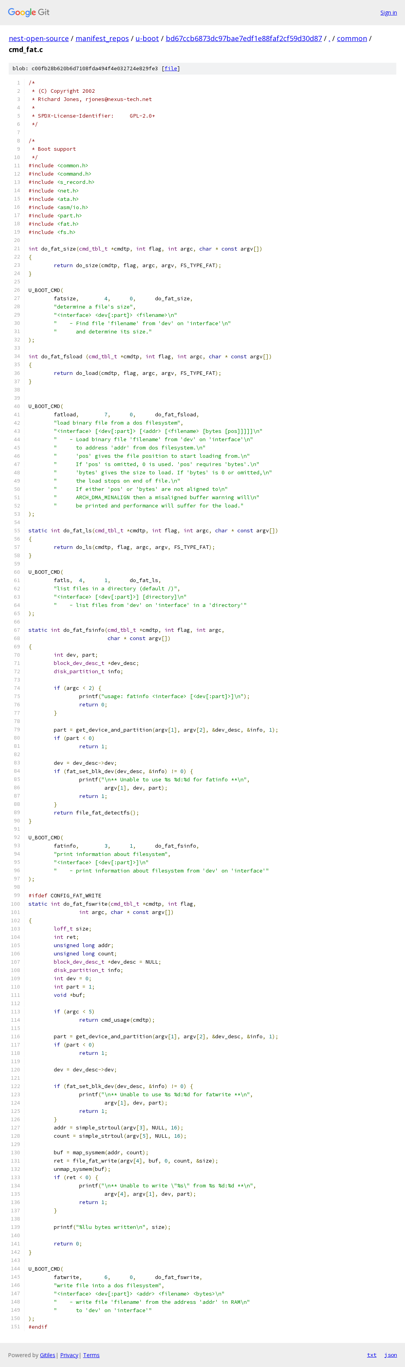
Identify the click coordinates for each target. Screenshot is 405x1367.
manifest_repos (102, 38)
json (390, 1354)
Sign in (388, 12)
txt (372, 1354)
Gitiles (47, 1355)
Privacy (69, 1355)
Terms (91, 1355)
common (352, 38)
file (171, 68)
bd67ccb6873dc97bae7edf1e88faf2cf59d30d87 (244, 38)
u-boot (147, 38)
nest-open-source (39, 38)
